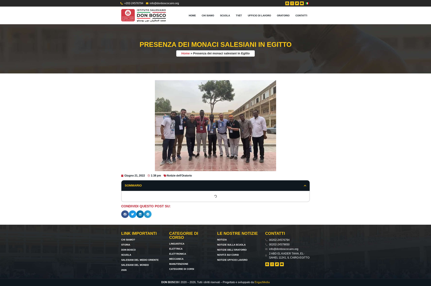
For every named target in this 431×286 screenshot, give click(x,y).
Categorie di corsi (181, 269)
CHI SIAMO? (128, 239)
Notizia (222, 239)
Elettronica (177, 253)
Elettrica (176, 248)
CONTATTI (301, 15)
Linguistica (176, 243)
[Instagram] (292, 3)
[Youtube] (302, 3)
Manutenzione (178, 264)
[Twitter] (297, 3)
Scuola (225, 15)
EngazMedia (262, 282)
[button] (305, 185)
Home (192, 15)
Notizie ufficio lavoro (232, 260)
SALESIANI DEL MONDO (135, 265)
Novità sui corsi (228, 254)
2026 (124, 270)
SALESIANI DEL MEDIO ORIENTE (140, 260)
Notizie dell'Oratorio (179, 175)
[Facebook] (287, 3)
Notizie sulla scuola (231, 244)
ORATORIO (283, 15)
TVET (239, 15)
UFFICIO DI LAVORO (259, 15)
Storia (125, 244)
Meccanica (176, 259)
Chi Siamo (208, 15)
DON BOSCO (128, 249)
